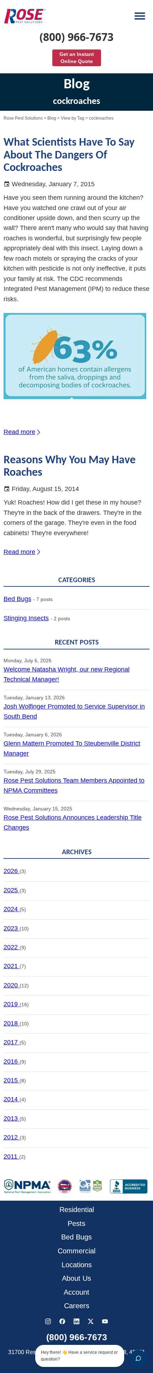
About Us (76, 1278)
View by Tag (72, 118)
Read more (19, 431)
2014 (12, 1099)
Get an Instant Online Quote (76, 57)
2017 (12, 1042)
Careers (76, 1306)
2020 (12, 985)
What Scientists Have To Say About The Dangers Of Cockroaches (69, 155)
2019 (12, 1004)
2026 (12, 871)
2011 (11, 1156)
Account (76, 1292)
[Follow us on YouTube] (105, 1321)
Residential (76, 1209)
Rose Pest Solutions (23, 118)
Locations (77, 1265)
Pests (76, 1223)
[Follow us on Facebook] (62, 1321)
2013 (12, 1118)
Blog (51, 118)
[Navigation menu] (140, 16)
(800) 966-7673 (76, 37)
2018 (12, 1023)
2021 (12, 966)
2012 (12, 1137)
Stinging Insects (26, 618)
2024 (12, 909)
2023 (12, 928)
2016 (12, 1061)
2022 (12, 947)
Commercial (76, 1251)
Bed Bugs (17, 598)
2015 (12, 1080)
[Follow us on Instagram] (48, 1321)
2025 (12, 890)
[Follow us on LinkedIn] (76, 1321)
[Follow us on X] (90, 1321)
